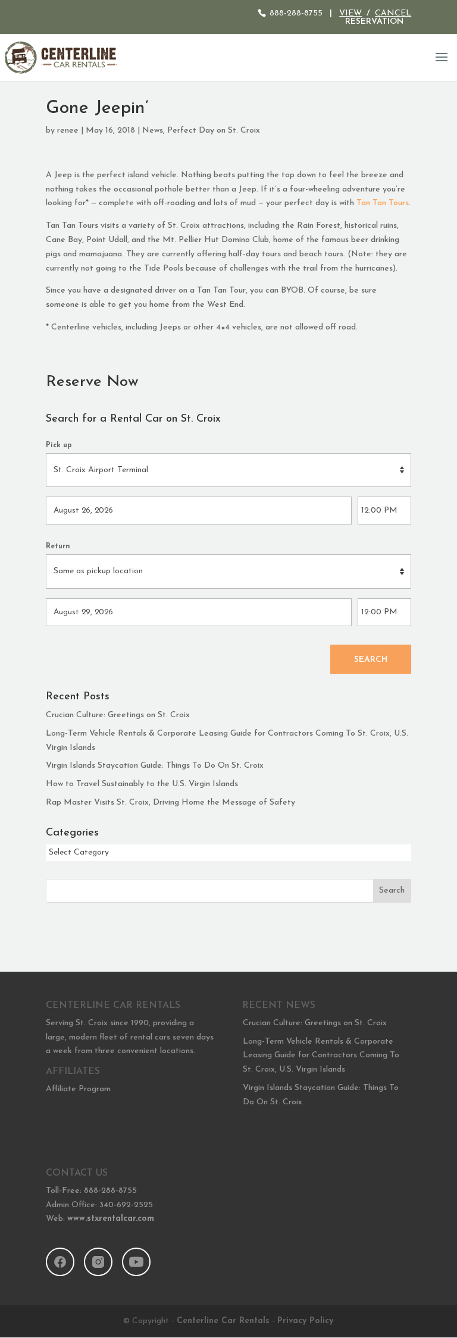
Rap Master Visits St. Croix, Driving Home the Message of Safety (170, 802)
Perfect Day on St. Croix (213, 130)
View (350, 13)
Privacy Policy (305, 1321)
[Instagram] (98, 1262)
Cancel (393, 13)
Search (370, 659)
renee (68, 130)
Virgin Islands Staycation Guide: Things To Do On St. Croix (155, 765)
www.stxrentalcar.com (110, 1218)
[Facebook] (60, 1262)
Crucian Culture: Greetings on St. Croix (118, 715)
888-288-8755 (296, 13)
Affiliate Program (78, 1089)
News (152, 130)
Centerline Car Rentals (223, 1321)
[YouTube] (136, 1262)
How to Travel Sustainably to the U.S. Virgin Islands (142, 784)
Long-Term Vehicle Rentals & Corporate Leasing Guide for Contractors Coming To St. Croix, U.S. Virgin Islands (321, 1056)
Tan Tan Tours (382, 203)
